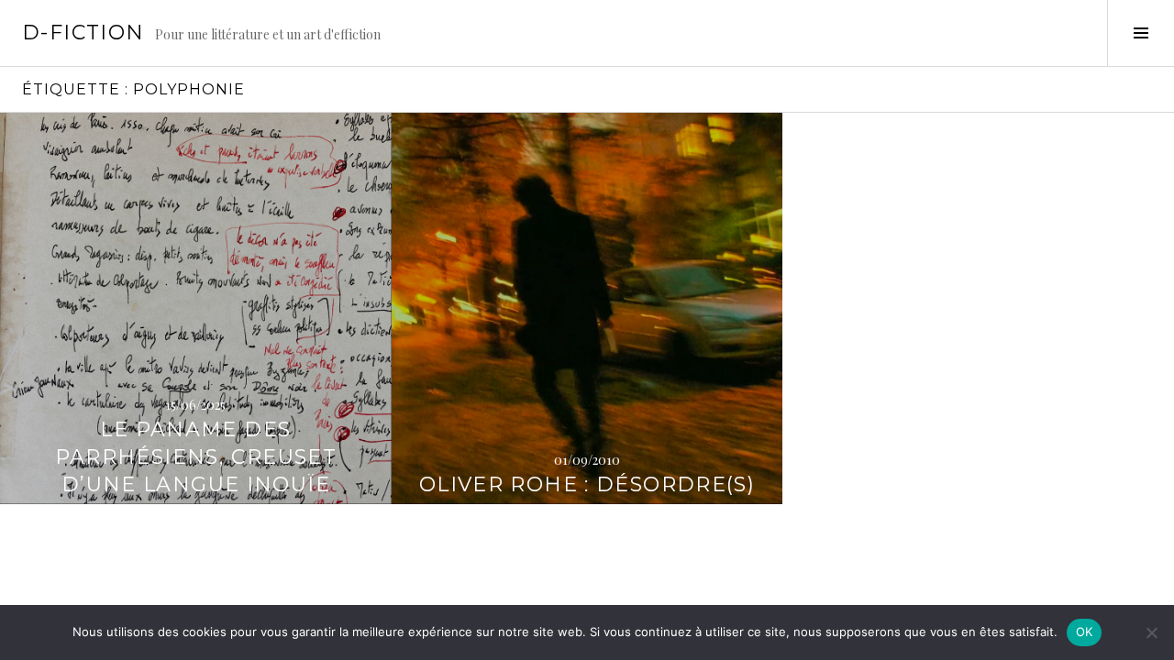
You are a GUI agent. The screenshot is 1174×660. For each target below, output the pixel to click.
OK (1084, 631)
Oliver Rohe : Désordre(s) (587, 484)
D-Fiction (83, 32)
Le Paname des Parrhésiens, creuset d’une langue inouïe (196, 457)
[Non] (1151, 632)
